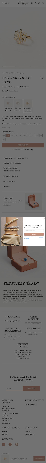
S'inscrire (34, 234)
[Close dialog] (44, 218)
